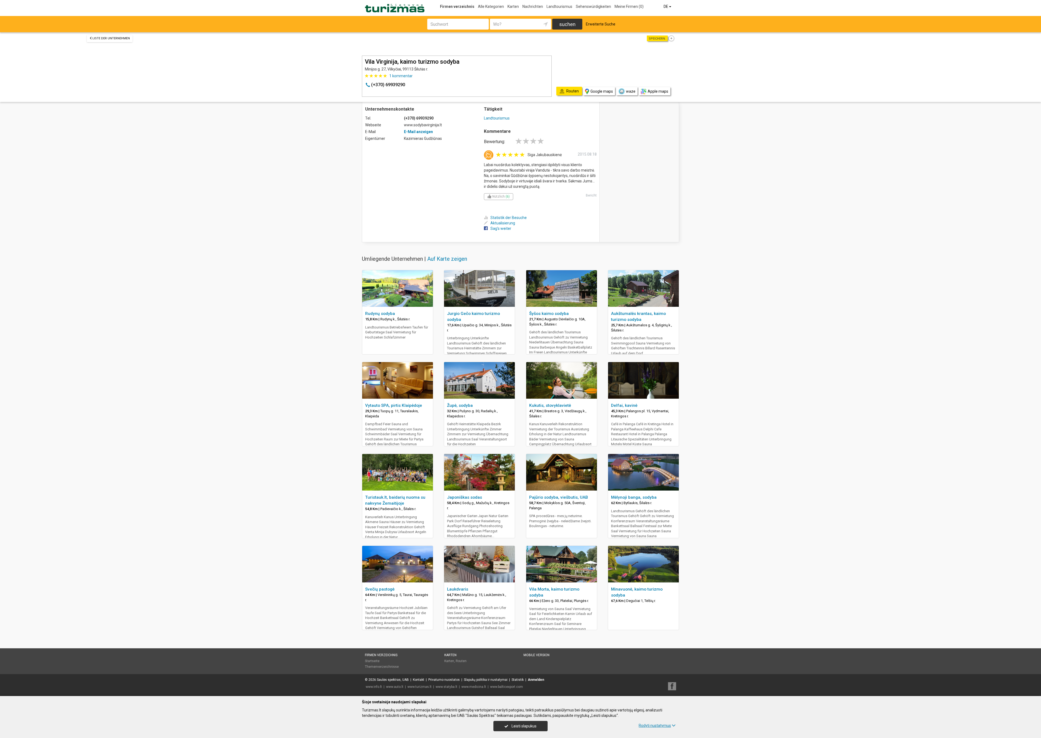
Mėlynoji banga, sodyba (634, 497)
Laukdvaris (457, 589)
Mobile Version (536, 655)
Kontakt (418, 680)
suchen (567, 24)
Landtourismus (559, 6)
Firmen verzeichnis (457, 6)
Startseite (372, 661)
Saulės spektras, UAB (393, 680)
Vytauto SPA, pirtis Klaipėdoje (393, 405)
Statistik (518, 680)
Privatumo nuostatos (444, 680)
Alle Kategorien (491, 6)
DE (666, 6)
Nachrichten (532, 6)
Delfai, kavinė (624, 405)
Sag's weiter (500, 228)
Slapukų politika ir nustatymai (485, 680)
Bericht (591, 195)
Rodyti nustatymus (655, 725)
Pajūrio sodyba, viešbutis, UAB (558, 497)
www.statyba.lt (446, 687)
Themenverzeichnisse (382, 667)
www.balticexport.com (506, 687)
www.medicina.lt (473, 687)
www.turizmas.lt (419, 687)
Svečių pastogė (379, 589)
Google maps (601, 91)
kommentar (401, 76)
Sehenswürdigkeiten (593, 6)
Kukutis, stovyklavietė (550, 405)
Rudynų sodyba (380, 313)
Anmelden (536, 680)
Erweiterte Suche (600, 24)
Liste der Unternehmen (111, 38)
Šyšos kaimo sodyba (549, 313)
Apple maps (658, 91)
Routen (461, 661)
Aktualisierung (502, 223)
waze (630, 91)
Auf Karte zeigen (447, 259)
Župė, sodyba (460, 405)
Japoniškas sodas (464, 497)
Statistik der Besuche (508, 217)
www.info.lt (374, 687)
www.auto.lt (394, 687)
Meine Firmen (629, 6)
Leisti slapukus (523, 726)
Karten (513, 6)
